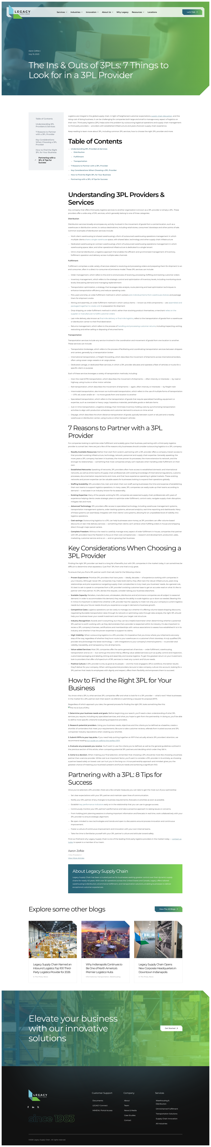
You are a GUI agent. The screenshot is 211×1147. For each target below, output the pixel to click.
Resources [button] (137, 12)
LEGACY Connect (100, 1105)
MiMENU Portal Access (102, 1110)
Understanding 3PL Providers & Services (45, 125)
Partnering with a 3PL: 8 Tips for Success (46, 160)
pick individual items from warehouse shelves (149, 295)
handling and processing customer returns (137, 326)
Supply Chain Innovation (166, 1119)
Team (126, 1105)
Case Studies (130, 1115)
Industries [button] (75, 12)
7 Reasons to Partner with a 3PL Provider (46, 133)
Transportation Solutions (166, 1114)
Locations (152, 12)
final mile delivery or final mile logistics (116, 318)
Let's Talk (191, 12)
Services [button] (61, 12)
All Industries (161, 1124)
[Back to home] (19, 12)
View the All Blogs (167, 909)
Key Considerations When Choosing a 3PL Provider (46, 142)
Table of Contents (44, 119)
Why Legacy (122, 12)
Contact (127, 1120)
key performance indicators (91, 804)
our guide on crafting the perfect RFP (103, 741)
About (127, 1101)
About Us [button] (106, 12)
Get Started (170, 1028)
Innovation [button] (91, 12)
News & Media (130, 1110)
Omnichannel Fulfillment (167, 1109)
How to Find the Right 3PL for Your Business (46, 151)
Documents (98, 1101)
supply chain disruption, (161, 116)
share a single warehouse (96, 239)
